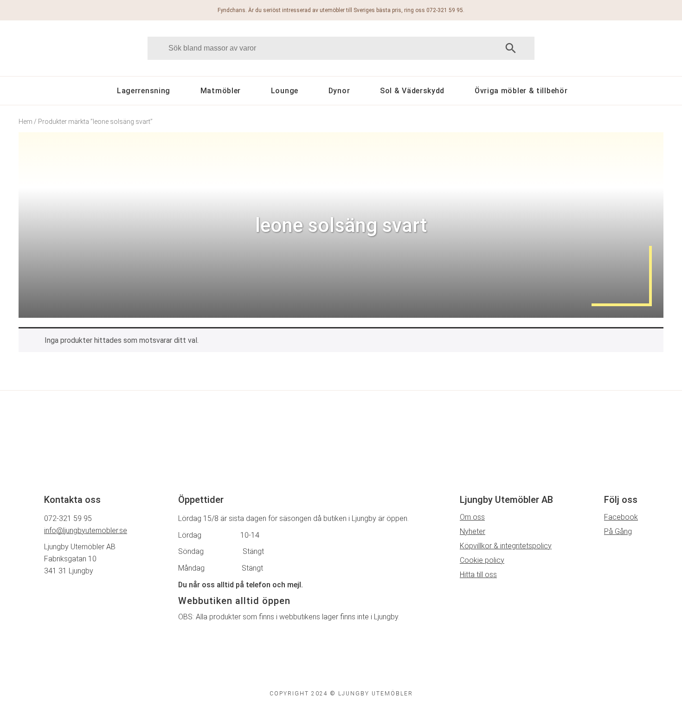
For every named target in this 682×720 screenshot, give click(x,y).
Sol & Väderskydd (412, 90)
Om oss (472, 517)
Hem (25, 121)
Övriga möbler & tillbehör (521, 90)
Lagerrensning (143, 90)
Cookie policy (482, 560)
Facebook (621, 517)
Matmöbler (220, 90)
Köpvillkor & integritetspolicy (506, 545)
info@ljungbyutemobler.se (85, 530)
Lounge (284, 90)
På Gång (618, 531)
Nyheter (472, 531)
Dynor (339, 90)
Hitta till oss (478, 574)
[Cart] (623, 48)
